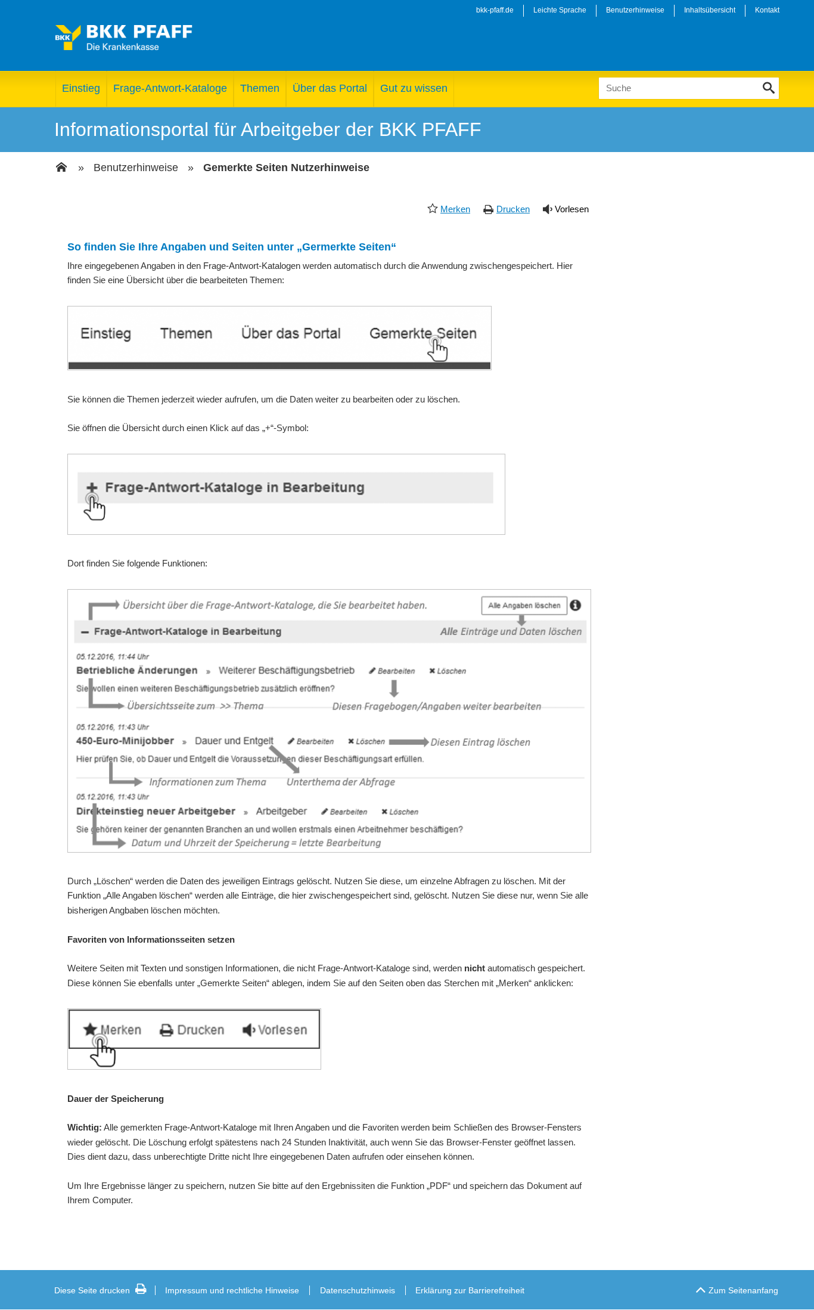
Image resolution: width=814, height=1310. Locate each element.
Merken (455, 209)
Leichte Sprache (559, 10)
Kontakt (767, 10)
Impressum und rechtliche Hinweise (232, 1290)
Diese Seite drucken (92, 1290)
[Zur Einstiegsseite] (61, 168)
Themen (259, 88)
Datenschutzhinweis (357, 1290)
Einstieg (81, 88)
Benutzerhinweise (635, 10)
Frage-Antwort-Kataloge (170, 88)
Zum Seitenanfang (743, 1290)
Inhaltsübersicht (709, 10)
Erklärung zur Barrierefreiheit (469, 1290)
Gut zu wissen (414, 88)
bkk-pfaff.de (495, 10)
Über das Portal (330, 88)
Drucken (513, 209)
